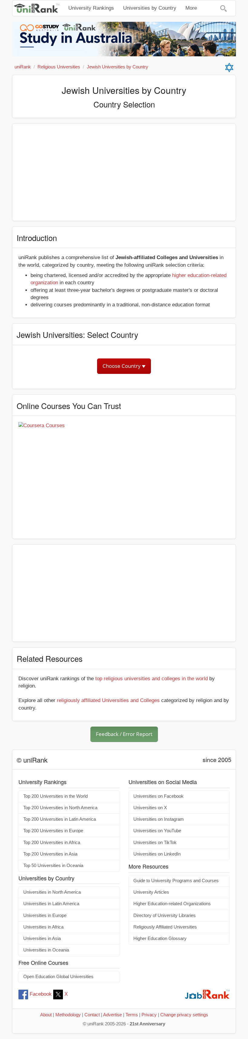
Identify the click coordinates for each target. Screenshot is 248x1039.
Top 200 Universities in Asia (50, 854)
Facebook (40, 994)
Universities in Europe (45, 915)
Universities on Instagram (158, 819)
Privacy (149, 1014)
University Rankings (91, 8)
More (191, 8)
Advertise (112, 1014)
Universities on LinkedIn (157, 854)
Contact (92, 1014)
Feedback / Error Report (124, 734)
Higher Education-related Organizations (172, 903)
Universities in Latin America (51, 903)
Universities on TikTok (155, 842)
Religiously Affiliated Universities (165, 927)
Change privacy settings (184, 1014)
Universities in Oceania (46, 950)
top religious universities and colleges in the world (151, 678)
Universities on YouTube (157, 830)
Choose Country (122, 365)
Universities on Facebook (158, 796)
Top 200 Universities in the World (55, 796)
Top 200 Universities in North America (60, 807)
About (46, 1014)
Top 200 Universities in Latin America (59, 819)
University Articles (151, 892)
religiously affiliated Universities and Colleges (108, 700)
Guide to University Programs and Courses (176, 880)
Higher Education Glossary (160, 938)
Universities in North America (52, 892)
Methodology (68, 1014)
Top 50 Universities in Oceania (53, 865)
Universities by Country (149, 8)
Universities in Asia (42, 938)
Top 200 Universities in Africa (51, 842)
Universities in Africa (43, 927)
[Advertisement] (124, 172)
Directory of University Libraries (164, 915)
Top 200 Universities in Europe (53, 830)
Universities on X (150, 807)
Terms (132, 1014)
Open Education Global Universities (58, 976)
